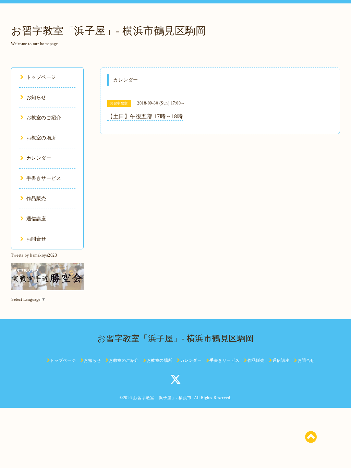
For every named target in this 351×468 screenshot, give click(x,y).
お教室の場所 (41, 137)
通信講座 (36, 218)
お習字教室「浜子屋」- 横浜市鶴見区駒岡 (108, 30)
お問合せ (36, 239)
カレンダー (38, 158)
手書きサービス (43, 178)
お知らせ (36, 97)
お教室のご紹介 (43, 117)
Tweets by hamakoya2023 (34, 255)
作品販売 (36, 198)
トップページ (41, 77)
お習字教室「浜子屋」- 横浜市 (162, 397)
